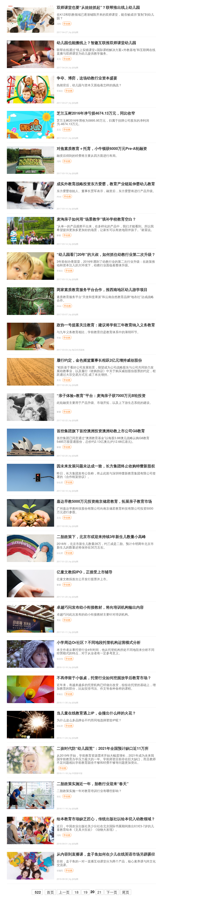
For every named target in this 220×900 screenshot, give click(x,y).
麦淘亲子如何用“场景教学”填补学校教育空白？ (96, 219)
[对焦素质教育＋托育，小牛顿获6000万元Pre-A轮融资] (30, 160)
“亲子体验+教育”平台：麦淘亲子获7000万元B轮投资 (101, 395)
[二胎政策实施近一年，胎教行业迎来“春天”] (30, 795)
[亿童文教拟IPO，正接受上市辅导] (30, 583)
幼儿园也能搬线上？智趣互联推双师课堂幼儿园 (96, 42)
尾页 (125, 892)
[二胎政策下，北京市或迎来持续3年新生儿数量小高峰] (30, 548)
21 (99, 892)
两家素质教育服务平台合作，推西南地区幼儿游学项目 (102, 289)
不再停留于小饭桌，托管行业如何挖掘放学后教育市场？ (104, 677)
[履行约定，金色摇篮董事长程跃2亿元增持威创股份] (30, 372)
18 (76, 892)
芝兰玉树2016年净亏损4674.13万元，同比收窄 (96, 113)
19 (85, 892)
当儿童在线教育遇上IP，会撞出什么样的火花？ (96, 713)
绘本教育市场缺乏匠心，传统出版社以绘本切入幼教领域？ (106, 818)
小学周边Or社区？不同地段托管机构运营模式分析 (99, 642)
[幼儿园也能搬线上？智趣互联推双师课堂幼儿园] (30, 54)
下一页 (111, 892)
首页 (50, 892)
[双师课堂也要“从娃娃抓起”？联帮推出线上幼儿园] (30, 19)
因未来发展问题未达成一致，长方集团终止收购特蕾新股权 (106, 466)
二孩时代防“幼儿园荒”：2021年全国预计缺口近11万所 (102, 748)
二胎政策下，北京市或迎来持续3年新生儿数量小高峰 (101, 536)
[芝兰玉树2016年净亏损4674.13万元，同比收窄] (30, 125)
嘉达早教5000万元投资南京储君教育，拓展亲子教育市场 (104, 501)
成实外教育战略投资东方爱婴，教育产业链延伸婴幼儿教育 (106, 183)
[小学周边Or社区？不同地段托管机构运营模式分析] (30, 654)
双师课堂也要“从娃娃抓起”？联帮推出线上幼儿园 (98, 7)
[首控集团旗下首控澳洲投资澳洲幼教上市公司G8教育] (30, 442)
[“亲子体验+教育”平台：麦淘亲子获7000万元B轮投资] (30, 407)
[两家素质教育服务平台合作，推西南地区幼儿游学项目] (30, 301)
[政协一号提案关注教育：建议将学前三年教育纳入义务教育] (30, 336)
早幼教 (66, 23)
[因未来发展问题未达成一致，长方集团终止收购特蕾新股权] (30, 477)
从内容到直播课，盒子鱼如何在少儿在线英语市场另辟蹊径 (106, 854)
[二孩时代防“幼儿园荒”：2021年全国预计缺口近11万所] (30, 760)
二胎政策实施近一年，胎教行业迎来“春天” (93, 783)
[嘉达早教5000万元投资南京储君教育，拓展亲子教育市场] (30, 513)
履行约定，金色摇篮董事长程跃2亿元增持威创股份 (99, 360)
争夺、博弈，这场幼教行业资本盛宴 (87, 78)
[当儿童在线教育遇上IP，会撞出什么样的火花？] (30, 724)
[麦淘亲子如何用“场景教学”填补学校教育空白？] (30, 230)
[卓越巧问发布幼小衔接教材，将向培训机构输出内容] (30, 619)
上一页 (64, 892)
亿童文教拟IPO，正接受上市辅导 (84, 572)
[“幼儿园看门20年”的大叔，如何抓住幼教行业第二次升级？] (30, 266)
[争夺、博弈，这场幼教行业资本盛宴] (30, 89)
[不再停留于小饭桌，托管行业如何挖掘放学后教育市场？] (30, 689)
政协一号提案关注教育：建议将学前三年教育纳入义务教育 (106, 325)
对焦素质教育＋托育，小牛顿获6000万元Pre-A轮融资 (102, 148)
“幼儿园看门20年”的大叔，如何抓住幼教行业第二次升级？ (106, 254)
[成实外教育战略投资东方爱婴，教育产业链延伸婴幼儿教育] (30, 195)
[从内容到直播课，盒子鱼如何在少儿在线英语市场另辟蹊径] (30, 865)
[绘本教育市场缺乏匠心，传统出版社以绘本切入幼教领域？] (30, 830)
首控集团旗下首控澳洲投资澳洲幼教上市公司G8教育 (101, 430)
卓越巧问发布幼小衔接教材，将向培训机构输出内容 (100, 607)
